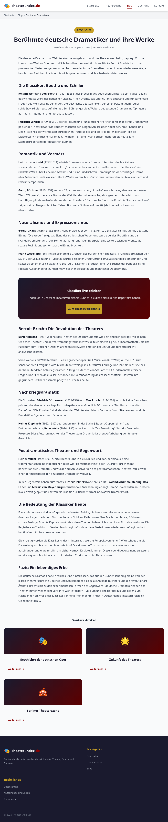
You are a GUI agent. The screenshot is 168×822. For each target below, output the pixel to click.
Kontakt (159, 5)
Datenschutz (11, 786)
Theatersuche (112, 5)
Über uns (143, 5)
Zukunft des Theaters (125, 659)
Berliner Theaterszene (43, 711)
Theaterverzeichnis (67, 298)
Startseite (93, 5)
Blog (129, 5)
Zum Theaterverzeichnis (84, 309)
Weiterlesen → (16, 668)
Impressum (10, 799)
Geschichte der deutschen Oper (43, 659)
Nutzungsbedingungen (17, 792)
